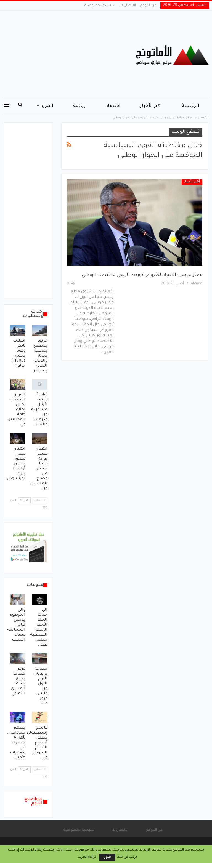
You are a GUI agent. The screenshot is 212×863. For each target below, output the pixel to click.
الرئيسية (190, 105)
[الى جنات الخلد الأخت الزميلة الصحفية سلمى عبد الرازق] (40, 599)
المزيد (47, 105)
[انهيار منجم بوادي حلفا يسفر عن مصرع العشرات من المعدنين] (40, 438)
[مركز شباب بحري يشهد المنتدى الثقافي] (17, 658)
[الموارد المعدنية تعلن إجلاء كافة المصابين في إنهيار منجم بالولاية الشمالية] (17, 384)
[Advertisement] (70, 55)
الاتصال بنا (127, 5)
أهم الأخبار (151, 105)
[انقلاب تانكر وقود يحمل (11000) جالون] (17, 330)
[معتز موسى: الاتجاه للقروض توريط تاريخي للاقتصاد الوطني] (134, 222)
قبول (107, 857)
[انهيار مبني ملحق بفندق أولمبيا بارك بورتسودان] (17, 438)
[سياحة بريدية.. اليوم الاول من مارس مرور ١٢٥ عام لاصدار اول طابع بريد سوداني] (40, 658)
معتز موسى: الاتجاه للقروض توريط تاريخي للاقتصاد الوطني (142, 275)
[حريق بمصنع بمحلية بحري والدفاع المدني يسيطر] (40, 330)
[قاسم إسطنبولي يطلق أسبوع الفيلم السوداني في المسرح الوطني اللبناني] (40, 717)
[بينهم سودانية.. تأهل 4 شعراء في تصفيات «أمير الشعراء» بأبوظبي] (17, 717)
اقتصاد (113, 105)
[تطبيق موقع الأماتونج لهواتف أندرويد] (28, 548)
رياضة (79, 105)
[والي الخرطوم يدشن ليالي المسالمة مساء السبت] (17, 599)
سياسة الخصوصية (99, 5)
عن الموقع (148, 5)
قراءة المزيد (87, 857)
